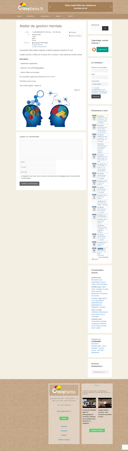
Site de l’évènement (39, 46)
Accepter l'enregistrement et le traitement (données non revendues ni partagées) (99, 90)
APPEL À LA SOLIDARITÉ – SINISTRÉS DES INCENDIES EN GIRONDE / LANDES (99, 302)
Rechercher (95, 25)
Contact (70, 16)
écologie (94, 348)
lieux (104, 346)
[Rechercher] (105, 28)
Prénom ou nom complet (99, 67)
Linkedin (64, 435)
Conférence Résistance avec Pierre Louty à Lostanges (99, 314)
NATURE (100, 350)
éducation (94, 343)
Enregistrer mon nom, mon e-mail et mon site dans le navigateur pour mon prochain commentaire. (51, 177)
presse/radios (96, 346)
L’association (45, 16)
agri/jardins (95, 352)
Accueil (19, 16)
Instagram (64, 431)
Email (93, 74)
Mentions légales (64, 440)
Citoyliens (94, 298)
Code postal (95, 81)
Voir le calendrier (103, 257)
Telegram (64, 426)
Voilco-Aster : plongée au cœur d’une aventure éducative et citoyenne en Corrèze (99, 291)
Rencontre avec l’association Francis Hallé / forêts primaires (99, 282)
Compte (58, 16)
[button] (50, 7)
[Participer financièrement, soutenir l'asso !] (99, 51)
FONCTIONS (30, 16)
